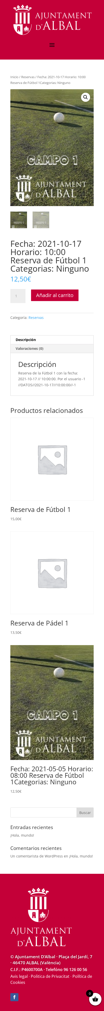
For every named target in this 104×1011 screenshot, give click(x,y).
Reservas (28, 77)
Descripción (26, 339)
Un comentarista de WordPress (36, 856)
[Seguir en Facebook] (14, 997)
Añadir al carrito (54, 295)
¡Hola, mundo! (22, 835)
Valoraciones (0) (29, 348)
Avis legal (19, 976)
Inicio (14, 77)
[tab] (52, 339)
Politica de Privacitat (50, 976)
